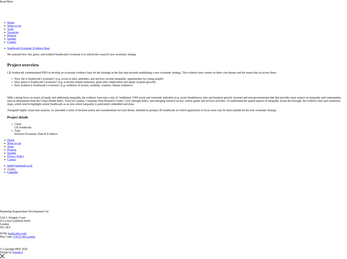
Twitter (11, 168)
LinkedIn (12, 172)
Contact (11, 42)
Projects (11, 35)
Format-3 (17, 252)
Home (10, 22)
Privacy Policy (15, 156)
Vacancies (13, 32)
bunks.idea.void (17, 233)
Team (10, 29)
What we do (14, 25)
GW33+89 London (24, 236)
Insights (11, 38)
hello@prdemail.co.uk (20, 165)
